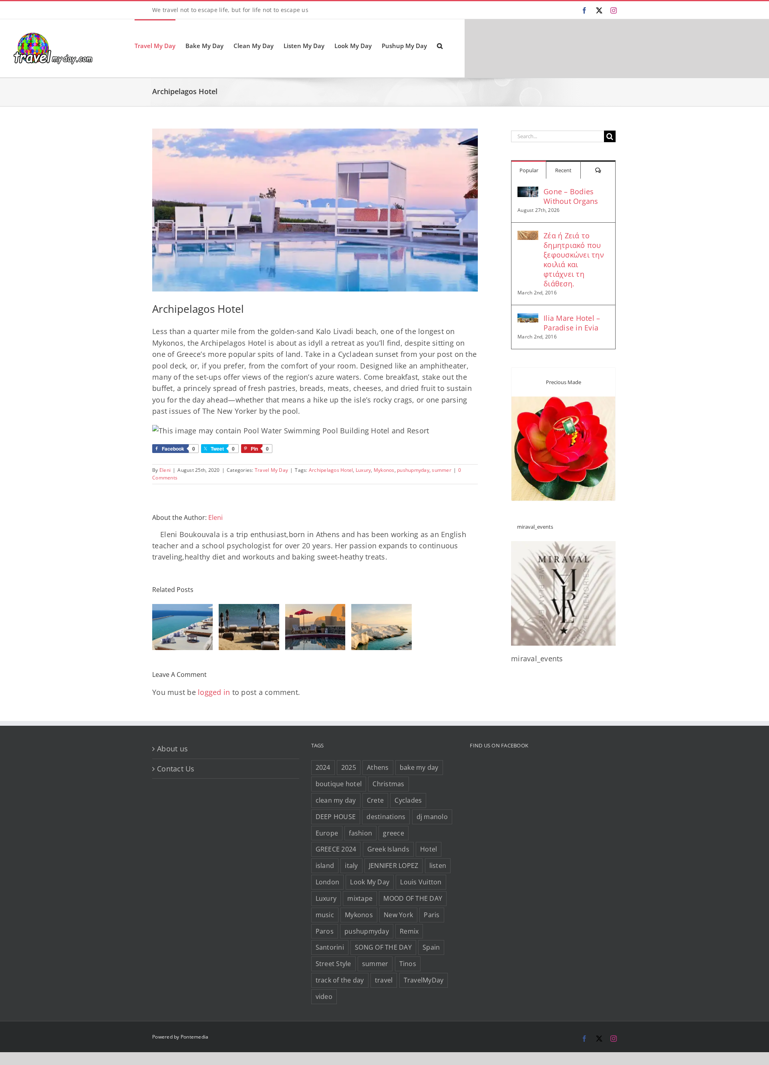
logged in (214, 692)
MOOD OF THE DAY (412, 898)
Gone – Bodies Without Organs (571, 196)
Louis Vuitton (420, 882)
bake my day (419, 767)
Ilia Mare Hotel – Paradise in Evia (572, 322)
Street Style (333, 963)
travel (384, 980)
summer (441, 470)
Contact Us (176, 768)
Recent (563, 170)
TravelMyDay (424, 980)
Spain (431, 947)
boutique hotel (339, 783)
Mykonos (384, 470)
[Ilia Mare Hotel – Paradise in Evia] (527, 319)
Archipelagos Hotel (331, 470)
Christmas (388, 783)
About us (172, 748)
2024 (323, 767)
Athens (378, 767)
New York (398, 914)
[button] (440, 45)
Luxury (363, 470)
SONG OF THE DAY (383, 947)
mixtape (359, 898)
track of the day (340, 980)
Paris (431, 914)
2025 (348, 767)
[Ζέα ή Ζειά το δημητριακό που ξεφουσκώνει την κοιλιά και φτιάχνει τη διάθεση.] (527, 236)
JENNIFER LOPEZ (394, 865)
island (325, 865)
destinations (385, 816)
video (324, 996)
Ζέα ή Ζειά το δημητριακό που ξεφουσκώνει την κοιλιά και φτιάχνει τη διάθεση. (574, 259)
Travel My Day (271, 470)
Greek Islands (388, 849)
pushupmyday (413, 470)
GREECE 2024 (336, 849)
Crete (375, 800)
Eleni (165, 470)
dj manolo (432, 816)
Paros (325, 931)
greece (393, 833)
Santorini (330, 947)
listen (438, 865)
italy (351, 865)
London (328, 882)
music (325, 914)
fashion (360, 833)
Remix (409, 931)
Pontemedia (195, 1036)
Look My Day (369, 882)
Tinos (407, 963)
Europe (327, 833)
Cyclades (408, 800)
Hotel (428, 849)
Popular (528, 170)
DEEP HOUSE (336, 816)
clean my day (336, 800)
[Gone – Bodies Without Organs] (527, 192)
